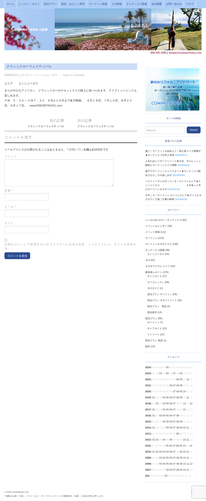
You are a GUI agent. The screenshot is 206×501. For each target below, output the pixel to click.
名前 (8, 190)
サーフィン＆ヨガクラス (158, 244)
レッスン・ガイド (29, 4)
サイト (9, 223)
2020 (148, 391)
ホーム (10, 4)
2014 (148, 427)
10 (184, 391)
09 (181, 373)
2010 (148, 451)
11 (187, 379)
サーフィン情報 (98, 4)
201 (147, 475)
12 (191, 403)
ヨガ (147, 260)
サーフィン (151, 238)
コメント (10, 156)
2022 (148, 379)
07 (174, 373)
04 (164, 397)
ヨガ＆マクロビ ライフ (157, 266)
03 (160, 373)
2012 (148, 439)
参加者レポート (153, 272)
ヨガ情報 (116, 4)
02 (157, 403)
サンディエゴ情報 (136, 4)
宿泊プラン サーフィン (159, 294)
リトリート (153, 334)
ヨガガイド (153, 288)
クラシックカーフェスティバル (46, 126)
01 (153, 397)
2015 (148, 421)
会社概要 (156, 4)
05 (167, 367)
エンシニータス (155, 254)
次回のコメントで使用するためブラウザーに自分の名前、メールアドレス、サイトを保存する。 (70, 246)
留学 (147, 346)
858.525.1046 (158, 52)
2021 (148, 385)
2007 (148, 469)
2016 (148, 415)
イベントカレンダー (46, 75)
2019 (148, 397)
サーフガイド (154, 276)
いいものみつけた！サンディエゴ (163, 220)
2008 (148, 463)
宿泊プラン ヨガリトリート (162, 300)
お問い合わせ (174, 4)
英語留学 (152, 312)
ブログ (190, 4)
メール (10, 206)
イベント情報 (152, 232)
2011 (148, 445)
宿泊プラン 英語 (157, 306)
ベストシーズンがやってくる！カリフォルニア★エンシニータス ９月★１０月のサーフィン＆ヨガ (173, 185)
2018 (148, 403)
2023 (148, 373)
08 (177, 379)
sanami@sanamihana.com (185, 52)
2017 (148, 409)
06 (170, 385)
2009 (148, 457)
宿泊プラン (50, 4)
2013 (148, 433)
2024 (148, 367)
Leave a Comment (73, 75)
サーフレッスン (155, 282)
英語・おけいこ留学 (73, 4)
